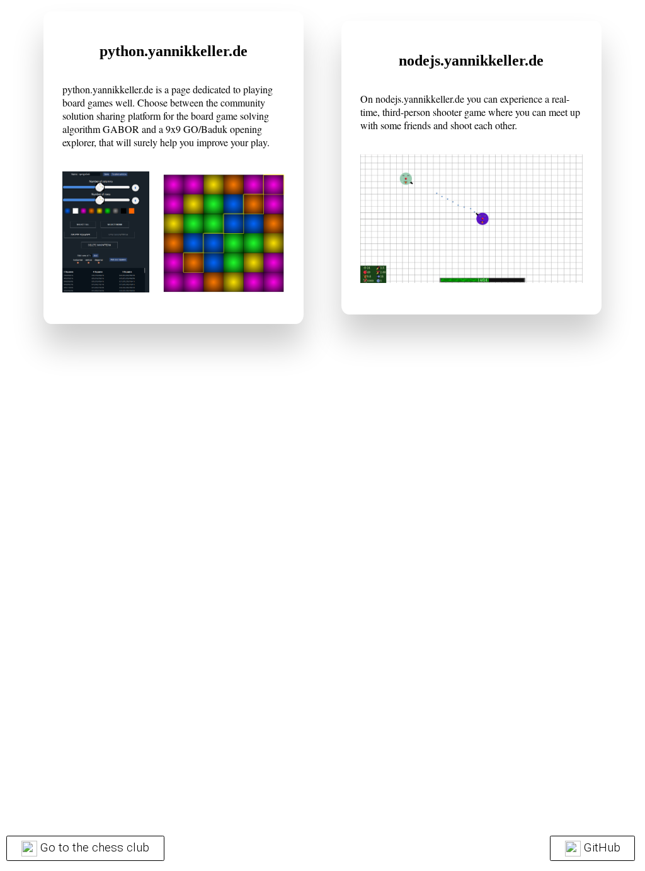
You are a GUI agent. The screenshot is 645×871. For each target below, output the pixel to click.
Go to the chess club (94, 847)
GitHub (602, 847)
